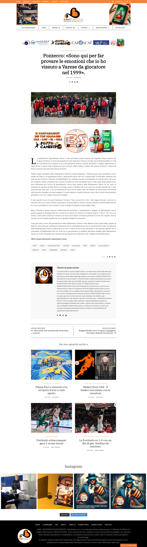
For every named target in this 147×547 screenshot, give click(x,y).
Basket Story (88, 383)
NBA (44, 27)
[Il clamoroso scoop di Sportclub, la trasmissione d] (18, 491)
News (84, 27)
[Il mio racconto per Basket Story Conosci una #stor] (92, 491)
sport (44, 250)
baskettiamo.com (54, 246)
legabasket (76, 246)
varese (72, 250)
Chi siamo (26, 1)
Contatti (54, 1)
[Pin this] (77, 82)
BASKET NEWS (83, 525)
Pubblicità (35, 1)
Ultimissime (29, 27)
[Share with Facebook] (69, 82)
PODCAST (120, 27)
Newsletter (64, 1)
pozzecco (35, 250)
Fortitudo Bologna (89, 436)
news (85, 246)
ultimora (64, 250)
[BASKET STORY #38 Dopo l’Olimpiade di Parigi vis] (55, 491)
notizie (92, 246)
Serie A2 (70, 27)
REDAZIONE (77, 77)
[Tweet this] (72, 82)
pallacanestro (104, 246)
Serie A (56, 27)
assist (34, 246)
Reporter (45, 1)
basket (42, 246)
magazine (96, 383)
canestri (66, 246)
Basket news (48, 383)
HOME (37, 525)
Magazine (101, 27)
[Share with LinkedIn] (75, 82)
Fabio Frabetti (55, 447)
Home (18, 1)
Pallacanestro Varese (67, 50)
